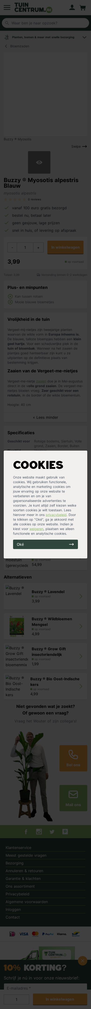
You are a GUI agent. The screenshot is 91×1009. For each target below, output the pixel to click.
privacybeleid (56, 515)
